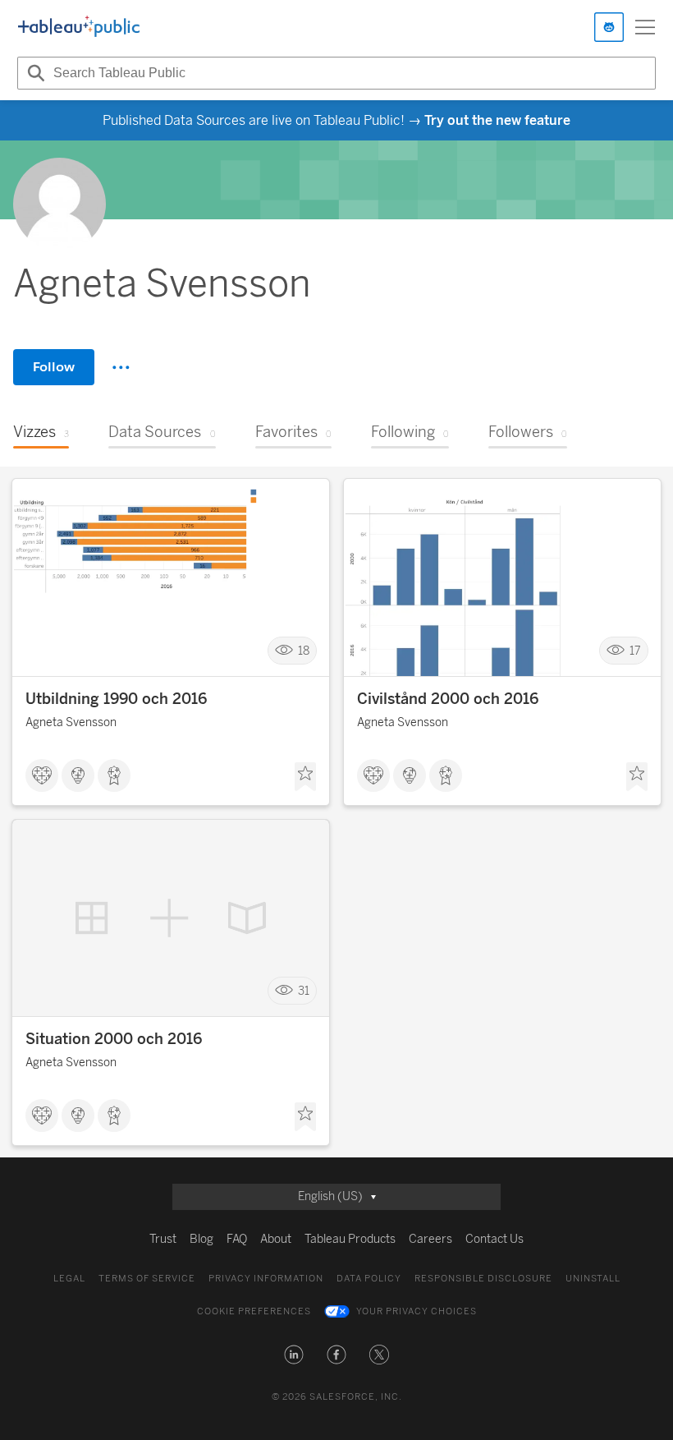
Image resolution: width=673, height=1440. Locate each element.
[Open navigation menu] (645, 27)
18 (303, 651)
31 (303, 991)
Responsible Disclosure (483, 1278)
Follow (54, 366)
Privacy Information (265, 1278)
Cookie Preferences (254, 1311)
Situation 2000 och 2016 (113, 1039)
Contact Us (494, 1239)
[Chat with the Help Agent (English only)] (609, 27)
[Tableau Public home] (79, 27)
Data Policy (368, 1278)
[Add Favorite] (305, 777)
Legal (69, 1278)
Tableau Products (350, 1239)
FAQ (237, 1239)
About (275, 1239)
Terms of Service (146, 1278)
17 (635, 651)
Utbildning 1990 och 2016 (116, 699)
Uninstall (592, 1278)
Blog (201, 1239)
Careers (430, 1239)
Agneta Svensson (71, 722)
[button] (294, 1354)
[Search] (34, 73)
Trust (162, 1239)
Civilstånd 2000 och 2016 (447, 699)
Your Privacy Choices (416, 1311)
